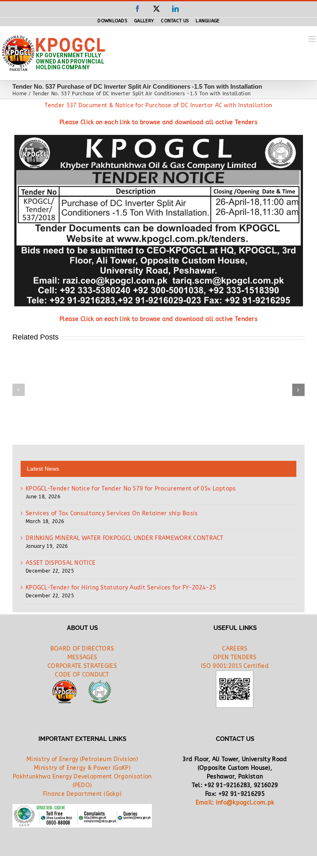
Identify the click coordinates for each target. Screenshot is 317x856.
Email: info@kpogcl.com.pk (235, 802)
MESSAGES (82, 657)
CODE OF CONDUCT (82, 674)
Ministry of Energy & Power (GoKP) (82, 767)
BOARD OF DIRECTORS (82, 648)
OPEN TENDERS (235, 657)
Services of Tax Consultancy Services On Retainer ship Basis (112, 513)
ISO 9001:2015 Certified (235, 666)
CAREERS (234, 648)
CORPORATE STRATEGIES (82, 666)
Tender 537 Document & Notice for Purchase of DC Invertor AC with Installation (158, 105)
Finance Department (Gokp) (82, 793)
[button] (18, 390)
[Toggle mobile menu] (312, 39)
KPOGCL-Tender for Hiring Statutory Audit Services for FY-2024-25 (121, 587)
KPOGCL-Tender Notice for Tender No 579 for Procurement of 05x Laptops (131, 488)
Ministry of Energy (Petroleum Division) (82, 759)
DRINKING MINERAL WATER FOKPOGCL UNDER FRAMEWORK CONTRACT (125, 538)
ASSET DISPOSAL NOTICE (60, 562)
